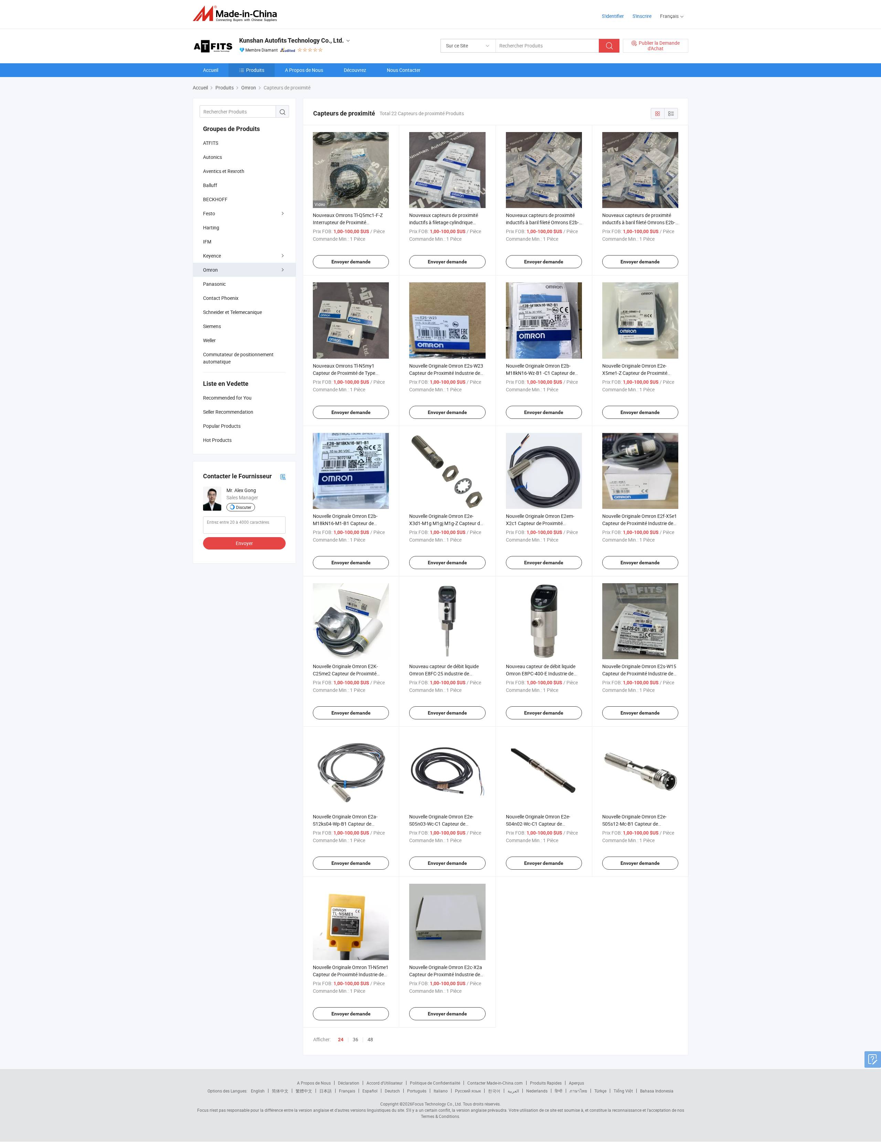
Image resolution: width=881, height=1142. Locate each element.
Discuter (243, 507)
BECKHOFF (215, 199)
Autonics (212, 157)
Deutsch (392, 1091)
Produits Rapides (546, 1083)
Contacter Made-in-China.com (495, 1083)
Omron (210, 270)
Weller (209, 340)
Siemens (212, 326)
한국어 (494, 1091)
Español (370, 1091)
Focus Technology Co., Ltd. (437, 1104)
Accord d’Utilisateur (385, 1083)
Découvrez (355, 70)
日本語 (325, 1091)
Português (416, 1091)
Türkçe (600, 1091)
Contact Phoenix (220, 298)
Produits (255, 70)
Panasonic (214, 284)
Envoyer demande (351, 261)
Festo (209, 213)
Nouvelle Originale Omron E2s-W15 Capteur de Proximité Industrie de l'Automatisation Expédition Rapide (639, 673)
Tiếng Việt (623, 1091)
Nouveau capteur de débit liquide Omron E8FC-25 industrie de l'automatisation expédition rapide (445, 673)
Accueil (210, 70)
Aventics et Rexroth (223, 171)
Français (347, 1091)
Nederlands (537, 1091)
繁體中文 (304, 1091)
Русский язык (468, 1091)
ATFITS (210, 143)
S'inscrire (642, 16)
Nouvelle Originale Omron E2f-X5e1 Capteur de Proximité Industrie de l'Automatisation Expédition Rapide (639, 523)
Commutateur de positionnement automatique (238, 358)
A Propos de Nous (304, 70)
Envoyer (244, 543)
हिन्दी (558, 1091)
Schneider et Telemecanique (232, 312)
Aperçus (576, 1083)
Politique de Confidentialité (435, 1083)
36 (355, 1039)
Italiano (441, 1091)
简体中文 (280, 1091)
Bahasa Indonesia (656, 1091)
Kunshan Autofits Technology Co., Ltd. (291, 40)
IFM (207, 241)
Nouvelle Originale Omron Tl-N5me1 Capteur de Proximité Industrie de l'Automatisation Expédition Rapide (351, 974)
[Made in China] (237, 14)
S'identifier (613, 16)
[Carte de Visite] (283, 476)
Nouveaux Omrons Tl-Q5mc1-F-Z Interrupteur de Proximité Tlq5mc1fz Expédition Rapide (348, 222)
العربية (513, 1091)
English (258, 1091)
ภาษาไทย (578, 1091)
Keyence (212, 255)
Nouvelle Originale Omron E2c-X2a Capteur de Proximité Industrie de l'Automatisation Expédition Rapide (446, 974)
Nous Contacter (404, 70)
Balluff (210, 185)
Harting (211, 227)
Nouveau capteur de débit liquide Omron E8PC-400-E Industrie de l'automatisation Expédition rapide (542, 673)
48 (370, 1039)
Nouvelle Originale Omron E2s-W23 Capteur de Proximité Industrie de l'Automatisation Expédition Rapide (446, 372)
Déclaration (348, 1083)
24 (340, 1039)
